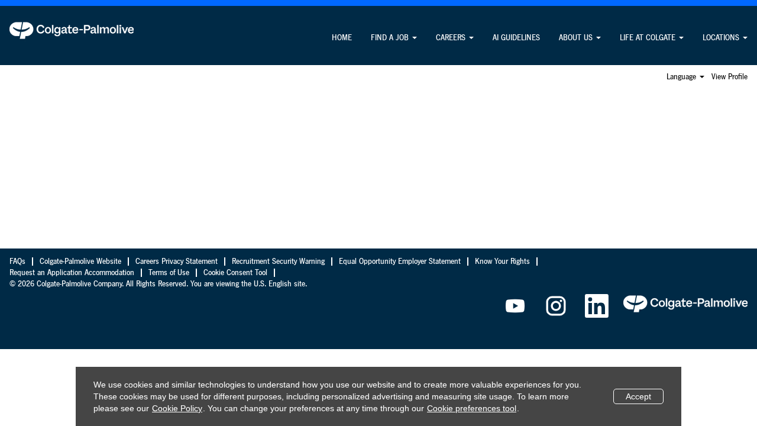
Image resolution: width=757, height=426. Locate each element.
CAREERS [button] (452, 38)
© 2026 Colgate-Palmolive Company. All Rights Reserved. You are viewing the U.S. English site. (158, 284)
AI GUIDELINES (516, 38)
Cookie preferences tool (471, 408)
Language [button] (682, 77)
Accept (638, 396)
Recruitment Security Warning (278, 261)
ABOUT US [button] (577, 38)
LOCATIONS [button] (722, 38)
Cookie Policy (177, 408)
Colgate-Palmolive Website (80, 261)
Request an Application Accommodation (71, 273)
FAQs (17, 261)
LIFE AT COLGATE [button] (649, 38)
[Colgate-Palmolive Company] (71, 30)
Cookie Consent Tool (235, 273)
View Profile (729, 77)
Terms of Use (168, 273)
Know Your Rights (502, 261)
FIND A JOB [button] (391, 38)
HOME (342, 38)
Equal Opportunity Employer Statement (400, 261)
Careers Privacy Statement (176, 261)
